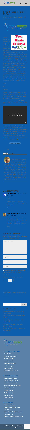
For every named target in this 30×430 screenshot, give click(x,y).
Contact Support (9, 366)
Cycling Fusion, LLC (9, 405)
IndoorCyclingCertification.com (13, 412)
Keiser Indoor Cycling (10, 383)
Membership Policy (10, 363)
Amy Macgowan (9, 17)
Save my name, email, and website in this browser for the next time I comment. (14, 272)
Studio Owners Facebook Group (13, 416)
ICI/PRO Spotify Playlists (11, 370)
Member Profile (8, 361)
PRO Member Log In (10, 356)
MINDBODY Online (9, 388)
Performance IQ (8, 393)
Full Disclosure (8, 368)
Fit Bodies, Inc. (8, 414)
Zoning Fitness (8, 395)
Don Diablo (12, 149)
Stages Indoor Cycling (10, 378)
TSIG (15, 427)
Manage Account (9, 358)
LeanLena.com (8, 397)
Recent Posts (12, 153)
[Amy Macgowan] (7, 162)
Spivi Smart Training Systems (12, 385)
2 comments (6, 19)
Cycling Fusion (8, 390)
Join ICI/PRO (8, 353)
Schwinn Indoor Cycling (11, 380)
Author (5, 153)
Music (24, 17)
